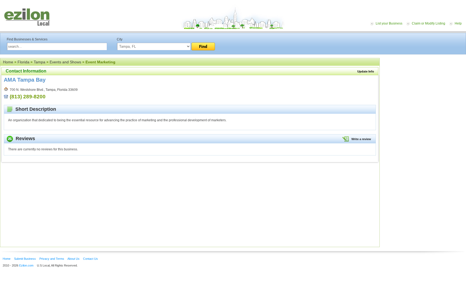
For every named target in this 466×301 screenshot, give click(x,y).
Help (458, 23)
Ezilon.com (26, 265)
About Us (73, 258)
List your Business (389, 23)
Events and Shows (65, 62)
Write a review (361, 139)
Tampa (39, 62)
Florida (23, 62)
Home (8, 62)
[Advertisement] (424, 91)
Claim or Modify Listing (428, 23)
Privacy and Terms (51, 258)
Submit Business (25, 258)
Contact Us (90, 258)
